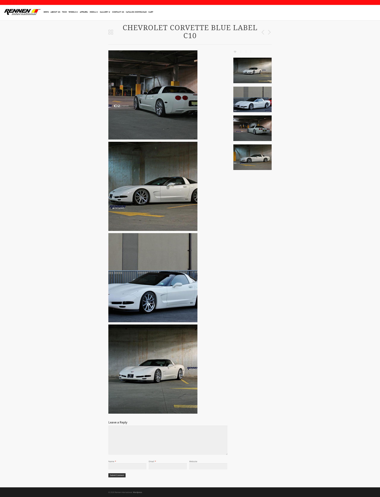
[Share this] (243, 51)
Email (152, 461)
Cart (150, 12)
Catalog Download (136, 12)
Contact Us (118, 12)
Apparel (84, 12)
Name (112, 461)
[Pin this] (253, 51)
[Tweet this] (248, 51)
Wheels (72, 12)
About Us (55, 12)
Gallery (104, 12)
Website (193, 461)
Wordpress (137, 492)
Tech (64, 12)
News (46, 12)
